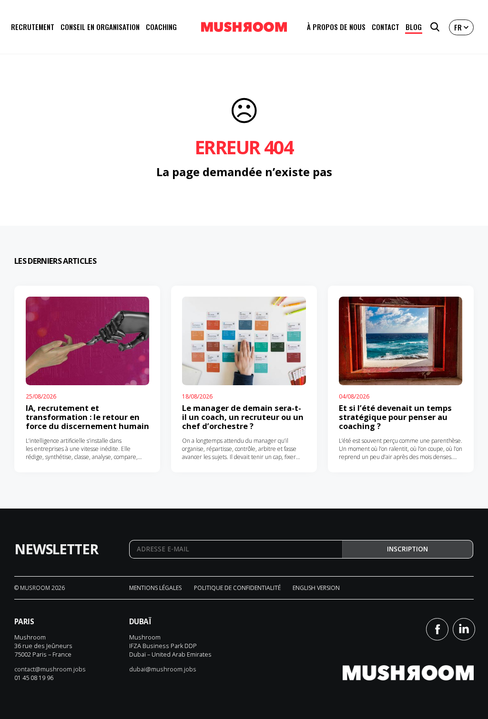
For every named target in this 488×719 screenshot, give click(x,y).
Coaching (161, 26)
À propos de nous (336, 26)
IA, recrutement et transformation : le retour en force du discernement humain (87, 416)
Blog (414, 26)
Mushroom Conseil (244, 26)
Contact (385, 26)
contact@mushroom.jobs (50, 669)
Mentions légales (155, 588)
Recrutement (32, 26)
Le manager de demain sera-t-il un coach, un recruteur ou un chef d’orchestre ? (243, 416)
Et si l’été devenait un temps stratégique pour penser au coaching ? (395, 416)
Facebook (437, 629)
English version (316, 588)
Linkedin (464, 629)
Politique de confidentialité (237, 588)
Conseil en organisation (100, 26)
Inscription (407, 549)
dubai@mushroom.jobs (162, 669)
